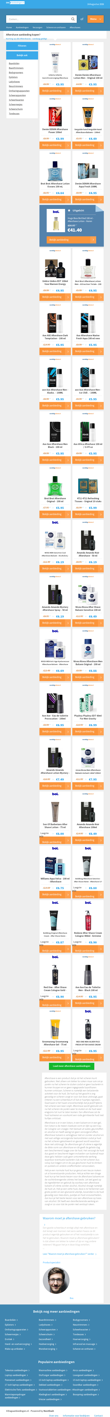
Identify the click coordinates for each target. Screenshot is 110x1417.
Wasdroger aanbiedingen (85, 1389)
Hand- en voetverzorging (17, 1344)
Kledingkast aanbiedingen (52, 1394)
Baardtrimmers (16, 68)
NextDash (49, 1410)
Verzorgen (37, 27)
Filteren (22, 45)
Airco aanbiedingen (82, 1370)
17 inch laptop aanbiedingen (19, 1384)
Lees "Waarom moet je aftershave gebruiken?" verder (68, 1253)
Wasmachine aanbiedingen (52, 1370)
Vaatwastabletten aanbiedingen (55, 1389)
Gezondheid (45, 1339)
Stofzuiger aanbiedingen (51, 1375)
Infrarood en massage (84, 1344)
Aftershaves (75, 27)
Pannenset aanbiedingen (17, 1379)
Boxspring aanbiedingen (85, 1394)
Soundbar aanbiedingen (84, 1384)
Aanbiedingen (22, 27)
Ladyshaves (14, 81)
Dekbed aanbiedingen (49, 1384)
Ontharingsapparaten (19, 90)
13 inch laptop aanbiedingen (53, 1379)
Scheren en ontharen (56, 27)
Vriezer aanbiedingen (49, 1399)
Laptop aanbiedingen (15, 1375)
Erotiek (8, 1339)
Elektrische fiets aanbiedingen (20, 1389)
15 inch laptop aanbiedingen (87, 1379)
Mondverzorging (47, 1348)
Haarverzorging (80, 1339)
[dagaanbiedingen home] (14, 3)
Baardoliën (14, 63)
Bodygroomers (16, 72)
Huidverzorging (46, 1344)
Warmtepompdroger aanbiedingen (15, 1396)
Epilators (13, 77)
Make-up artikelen (14, 1348)
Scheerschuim (16, 109)
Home (9, 27)
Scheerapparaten (17, 95)
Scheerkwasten (16, 99)
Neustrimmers (16, 86)
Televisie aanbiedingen (16, 1370)
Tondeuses (14, 113)
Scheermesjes (15, 104)
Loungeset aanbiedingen (85, 1375)
